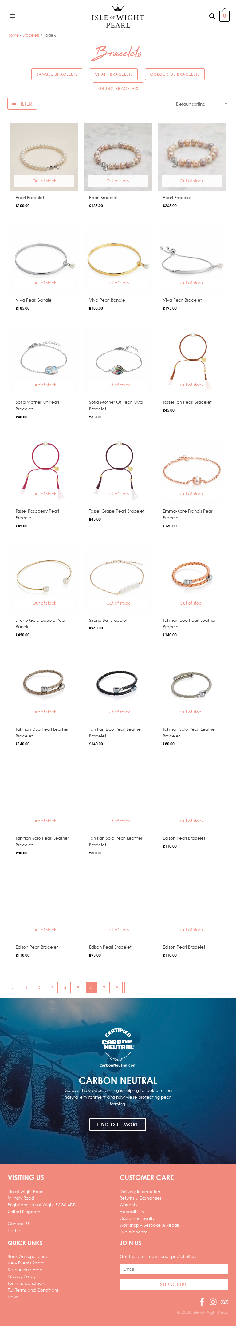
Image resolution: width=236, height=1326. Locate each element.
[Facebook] (202, 1302)
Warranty (128, 1204)
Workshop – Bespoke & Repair (149, 1225)
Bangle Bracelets (56, 74)
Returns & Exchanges (140, 1197)
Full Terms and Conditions (33, 1289)
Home (13, 35)
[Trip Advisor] (224, 1302)
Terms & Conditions (27, 1283)
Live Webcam (134, 1231)
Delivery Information (140, 1191)
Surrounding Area (25, 1269)
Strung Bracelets (118, 88)
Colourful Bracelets (175, 74)
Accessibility (132, 1211)
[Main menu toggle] (12, 16)
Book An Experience (28, 1256)
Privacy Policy (22, 1276)
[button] (212, 16)
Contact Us (19, 1223)
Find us (14, 1230)
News (13, 1296)
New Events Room (26, 1262)
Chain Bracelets (114, 74)
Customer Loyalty (137, 1218)
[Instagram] (213, 1302)
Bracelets (31, 35)
